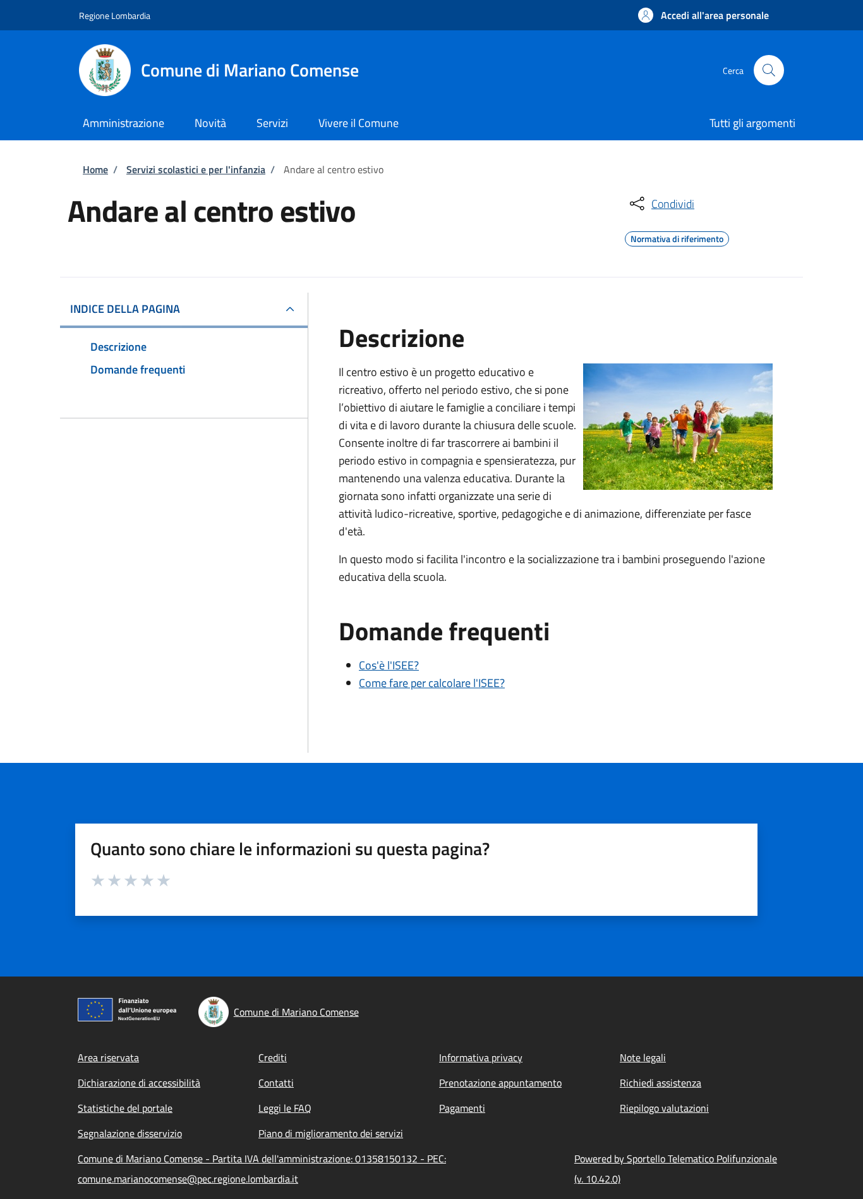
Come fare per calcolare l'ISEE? (432, 682)
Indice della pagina (125, 308)
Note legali (643, 1057)
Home (95, 169)
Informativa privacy (480, 1057)
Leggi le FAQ (284, 1108)
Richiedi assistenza (660, 1082)
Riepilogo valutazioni (664, 1108)
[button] (703, 15)
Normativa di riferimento (677, 237)
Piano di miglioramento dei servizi (330, 1133)
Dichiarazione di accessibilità (139, 1082)
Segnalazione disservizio (130, 1133)
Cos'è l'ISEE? (389, 665)
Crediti (272, 1057)
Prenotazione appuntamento (500, 1082)
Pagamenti (462, 1108)
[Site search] (769, 70)
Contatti (276, 1082)
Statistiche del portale (125, 1108)
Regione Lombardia (114, 15)
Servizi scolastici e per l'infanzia (195, 169)
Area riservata (108, 1057)
